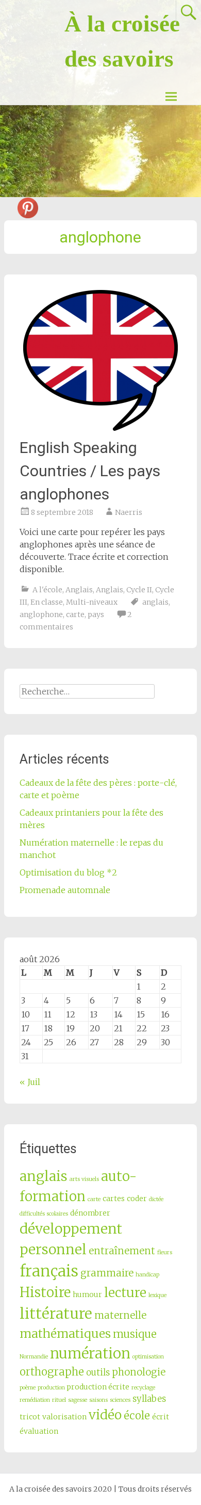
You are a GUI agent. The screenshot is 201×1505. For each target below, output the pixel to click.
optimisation (148, 1356)
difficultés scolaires (44, 1213)
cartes (114, 1198)
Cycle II (139, 589)
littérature (56, 1313)
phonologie (138, 1372)
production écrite (98, 1386)
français (49, 1271)
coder (137, 1198)
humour (87, 1294)
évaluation (39, 1431)
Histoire (45, 1292)
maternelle (120, 1315)
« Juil (30, 1082)
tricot (30, 1416)
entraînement (122, 1251)
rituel (59, 1400)
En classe (46, 602)
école (137, 1415)
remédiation (35, 1400)
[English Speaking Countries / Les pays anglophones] (100, 360)
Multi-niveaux (92, 602)
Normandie (34, 1356)
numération (90, 1353)
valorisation (64, 1416)
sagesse (77, 1400)
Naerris (128, 512)
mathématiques (65, 1333)
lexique (157, 1295)
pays (96, 614)
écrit (160, 1416)
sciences (120, 1400)
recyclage (143, 1387)
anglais (155, 602)
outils (98, 1372)
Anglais (79, 589)
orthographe (52, 1372)
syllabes (149, 1399)
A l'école (47, 589)
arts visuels (84, 1179)
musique (135, 1334)
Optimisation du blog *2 (68, 872)
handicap (147, 1274)
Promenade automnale (65, 890)
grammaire (106, 1273)
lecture (125, 1293)
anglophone (41, 614)
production (51, 1387)
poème (28, 1387)
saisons (98, 1400)
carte (75, 614)
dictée (156, 1199)
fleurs (164, 1252)
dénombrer (90, 1213)
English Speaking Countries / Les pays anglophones (90, 471)
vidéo (105, 1415)
